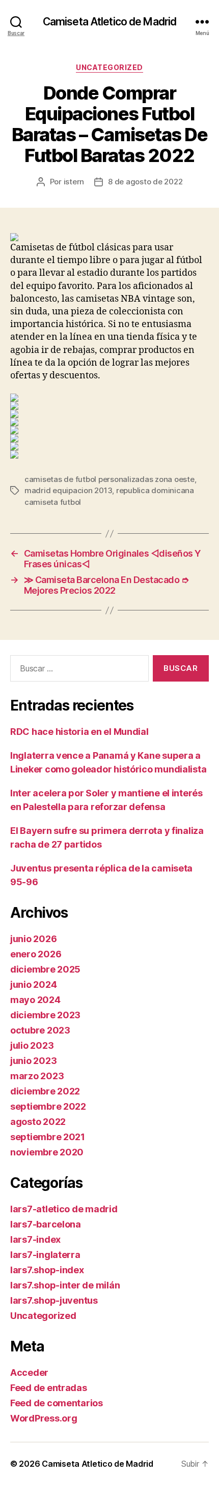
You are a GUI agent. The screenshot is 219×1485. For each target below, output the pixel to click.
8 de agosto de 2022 (145, 181)
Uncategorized (109, 67)
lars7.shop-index (47, 1270)
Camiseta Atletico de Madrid (109, 21)
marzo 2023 (37, 1076)
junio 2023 (33, 1060)
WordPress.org (43, 1418)
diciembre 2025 (45, 969)
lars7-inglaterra (45, 1254)
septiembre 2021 (47, 1137)
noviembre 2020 (47, 1152)
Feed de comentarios (56, 1403)
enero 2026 (35, 954)
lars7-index (35, 1239)
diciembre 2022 (45, 1091)
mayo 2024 (35, 999)
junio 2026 (33, 938)
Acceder (29, 1372)
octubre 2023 (40, 1030)
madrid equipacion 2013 (68, 490)
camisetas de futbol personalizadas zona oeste (109, 479)
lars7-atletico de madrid (64, 1209)
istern (74, 181)
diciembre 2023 (45, 1015)
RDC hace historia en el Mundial (79, 731)
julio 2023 (31, 1045)
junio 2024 (33, 984)
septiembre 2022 (48, 1106)
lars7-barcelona (45, 1224)
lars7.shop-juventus (54, 1300)
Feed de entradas (48, 1387)
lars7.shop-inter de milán (65, 1285)
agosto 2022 (38, 1121)
